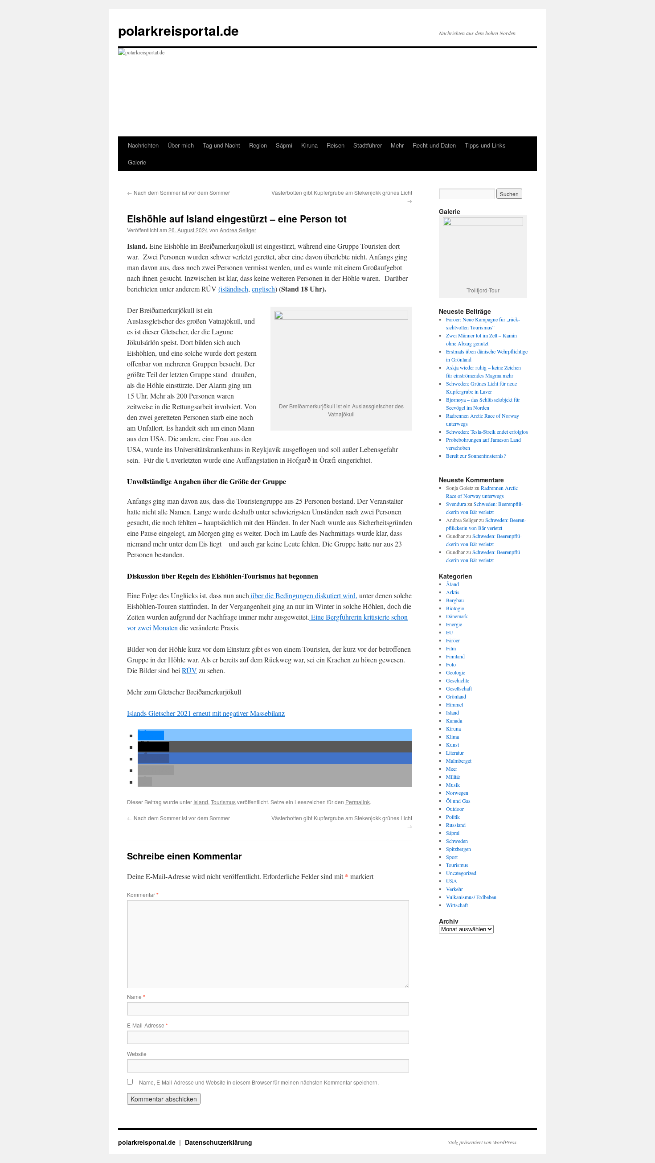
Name (136, 996)
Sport (452, 856)
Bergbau (455, 600)
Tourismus (223, 801)
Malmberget (458, 760)
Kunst (452, 744)
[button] (151, 735)
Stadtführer (367, 145)
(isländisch (233, 288)
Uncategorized (461, 872)
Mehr (397, 145)
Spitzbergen (458, 848)
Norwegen (457, 792)
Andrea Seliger (238, 230)
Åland (452, 584)
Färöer (453, 640)
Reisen (335, 145)
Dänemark (457, 616)
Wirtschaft (457, 904)
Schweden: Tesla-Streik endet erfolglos (487, 431)
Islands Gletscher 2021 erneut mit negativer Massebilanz (206, 713)
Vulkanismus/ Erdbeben (471, 896)
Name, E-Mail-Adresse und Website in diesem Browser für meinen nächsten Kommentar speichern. (259, 1082)
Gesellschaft (459, 688)
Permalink (357, 801)
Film (451, 648)
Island (200, 801)
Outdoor (455, 808)
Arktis (452, 592)
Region (258, 145)
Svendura (456, 503)
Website (137, 1053)
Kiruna (309, 145)
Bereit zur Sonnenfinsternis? (476, 455)
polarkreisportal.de (178, 30)
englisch (263, 288)
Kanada (454, 720)
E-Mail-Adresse (147, 1025)
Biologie (455, 608)
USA (451, 880)
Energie (454, 624)
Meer (451, 768)
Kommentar (143, 894)
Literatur (455, 752)
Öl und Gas (458, 800)
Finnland (455, 656)
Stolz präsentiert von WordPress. (483, 1142)
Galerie (137, 162)
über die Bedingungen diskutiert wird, (303, 595)
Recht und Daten (434, 145)
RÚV (189, 670)
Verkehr (454, 888)
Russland (456, 824)
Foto (451, 664)
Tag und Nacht (221, 145)
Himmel (454, 704)
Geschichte (457, 680)
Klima (452, 736)
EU (449, 632)
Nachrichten (143, 145)
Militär (453, 776)
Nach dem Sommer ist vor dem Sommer (178, 192)
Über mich (181, 145)
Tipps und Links (485, 145)
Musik (453, 784)
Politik (453, 816)
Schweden (457, 840)
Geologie (455, 672)
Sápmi (284, 145)
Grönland (456, 696)
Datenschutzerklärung (218, 1142)
